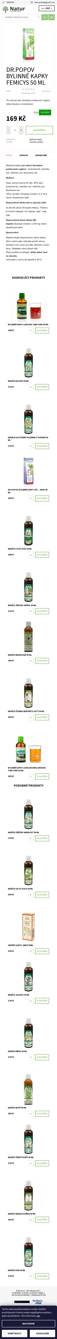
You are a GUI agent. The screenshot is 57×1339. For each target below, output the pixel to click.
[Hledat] (38, 17)
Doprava (20, 1291)
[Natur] (28, 9)
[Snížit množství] (34, 332)
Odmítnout (14, 1333)
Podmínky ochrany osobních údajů (27, 1293)
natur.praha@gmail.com (44, 2)
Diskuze (24, 155)
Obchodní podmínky (21, 1295)
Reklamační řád (39, 1295)
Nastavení (28, 1323)
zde (38, 1316)
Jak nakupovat (32, 1291)
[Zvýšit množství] (34, 329)
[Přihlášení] (44, 17)
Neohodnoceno (28, 93)
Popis (9, 155)
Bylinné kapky (36, 139)
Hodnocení (41, 155)
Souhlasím (42, 1333)
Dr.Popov (47, 91)
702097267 (10, 2)
